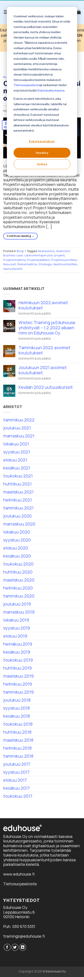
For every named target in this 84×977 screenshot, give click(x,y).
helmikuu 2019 (17, 684)
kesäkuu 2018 (16, 716)
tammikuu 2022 (18, 420)
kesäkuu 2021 (16, 468)
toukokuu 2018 (18, 724)
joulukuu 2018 (17, 700)
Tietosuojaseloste (27, 85)
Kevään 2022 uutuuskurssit (46, 387)
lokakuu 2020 (16, 532)
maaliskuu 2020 (18, 580)
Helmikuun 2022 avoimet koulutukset (43, 305)
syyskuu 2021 (16, 452)
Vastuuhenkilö (13, 269)
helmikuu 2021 (17, 500)
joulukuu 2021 (17, 428)
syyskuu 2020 (17, 540)
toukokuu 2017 (17, 796)
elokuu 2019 (15, 636)
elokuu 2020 (15, 548)
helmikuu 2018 (17, 748)
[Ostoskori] (78, 11)
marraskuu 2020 (19, 524)
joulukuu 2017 (16, 764)
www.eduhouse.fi (19, 874)
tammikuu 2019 (18, 692)
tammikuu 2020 (18, 596)
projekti (59, 255)
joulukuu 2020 (17, 516)
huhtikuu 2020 (18, 572)
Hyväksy (42, 152)
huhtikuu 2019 (17, 668)
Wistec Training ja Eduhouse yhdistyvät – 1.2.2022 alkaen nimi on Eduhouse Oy (47, 328)
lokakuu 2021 (16, 444)
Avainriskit (63, 251)
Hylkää (42, 164)
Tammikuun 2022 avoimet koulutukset (44, 350)
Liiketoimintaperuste (38, 255)
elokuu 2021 (15, 460)
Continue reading (20, 236)
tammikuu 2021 (18, 508)
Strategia (45, 264)
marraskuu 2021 (18, 436)
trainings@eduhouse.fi (24, 936)
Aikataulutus (46, 251)
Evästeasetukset (42, 141)
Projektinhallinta (14, 260)
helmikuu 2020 (18, 588)
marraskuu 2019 (18, 612)
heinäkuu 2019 (17, 644)
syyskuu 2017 (16, 772)
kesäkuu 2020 (17, 556)
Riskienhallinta (27, 264)
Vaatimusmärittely (65, 264)
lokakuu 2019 (16, 620)
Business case (13, 255)
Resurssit (9, 264)
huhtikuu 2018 (17, 732)
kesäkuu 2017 (16, 788)
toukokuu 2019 (18, 660)
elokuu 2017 (15, 780)
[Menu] (6, 12)
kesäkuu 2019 (16, 652)
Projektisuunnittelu (64, 260)
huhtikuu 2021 (17, 484)
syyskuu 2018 (16, 708)
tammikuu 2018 (18, 756)
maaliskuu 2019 (18, 676)
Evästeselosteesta (50, 90)
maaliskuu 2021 (18, 492)
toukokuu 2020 (18, 564)
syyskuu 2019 (16, 628)
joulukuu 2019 (17, 604)
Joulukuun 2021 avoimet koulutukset (43, 370)
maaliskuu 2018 (18, 740)
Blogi (20, 251)
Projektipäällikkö (38, 260)
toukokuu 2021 (18, 476)
